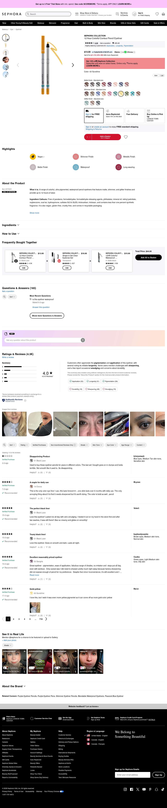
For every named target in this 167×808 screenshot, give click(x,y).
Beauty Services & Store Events (41, 756)
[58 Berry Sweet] (109, 94)
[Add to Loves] (126, 137)
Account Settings (36, 752)
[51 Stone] (92, 84)
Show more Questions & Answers (47, 315)
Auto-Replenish (35, 759)
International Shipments (66, 752)
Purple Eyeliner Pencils (27, 696)
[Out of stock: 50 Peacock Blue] (132, 94)
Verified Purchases (39, 445)
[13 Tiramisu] (86, 84)
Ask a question (105, 43)
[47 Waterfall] (115, 94)
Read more (34, 575)
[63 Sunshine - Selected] (121, 94)
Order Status (34, 745)
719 (41, 619)
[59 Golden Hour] (104, 94)
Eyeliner (19, 29)
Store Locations (64, 767)
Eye (11, 29)
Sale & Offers (159, 23)
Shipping (61, 745)
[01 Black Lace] (98, 84)
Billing (60, 749)
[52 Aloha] (104, 84)
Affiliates (5, 752)
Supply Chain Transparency (12, 749)
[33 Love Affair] (86, 94)
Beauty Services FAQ (65, 759)
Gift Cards (145, 23)
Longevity (119, 45)
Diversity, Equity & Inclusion (12, 767)
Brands (113, 23)
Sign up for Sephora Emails (127, 769)
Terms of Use (18, 791)
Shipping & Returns (94, 129)
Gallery (32, 742)
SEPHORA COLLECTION (95, 36)
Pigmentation (128, 45)
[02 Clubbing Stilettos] (98, 103)
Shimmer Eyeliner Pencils (66, 696)
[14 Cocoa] (138, 94)
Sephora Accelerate (9, 770)
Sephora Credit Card (37, 738)
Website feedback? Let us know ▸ (83, 706)
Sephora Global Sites (9, 763)
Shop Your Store (36, 774)
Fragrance (65, 23)
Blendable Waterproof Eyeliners (91, 696)
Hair (76, 23)
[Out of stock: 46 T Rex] (127, 94)
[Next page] (46, 619)
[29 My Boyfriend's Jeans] (98, 94)
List (162, 75)
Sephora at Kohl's (64, 763)
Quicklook (12, 268)
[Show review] (14, 424)
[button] (121, 52)
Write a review (8, 357)
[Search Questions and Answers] (4, 296)
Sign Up (158, 775)
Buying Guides (63, 756)
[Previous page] (3, 619)
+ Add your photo (9, 640)
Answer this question (41, 307)
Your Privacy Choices (51, 791)
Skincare (52, 23)
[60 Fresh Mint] (86, 103)
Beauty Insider (35, 735)
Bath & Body (88, 23)
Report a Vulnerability (9, 777)
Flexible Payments (64, 770)
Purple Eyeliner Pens (46, 696)
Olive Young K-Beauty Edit (21, 23)
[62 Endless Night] (121, 84)
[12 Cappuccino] (92, 103)
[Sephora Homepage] (11, 14)
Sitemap (39, 791)
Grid (155, 75)
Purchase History (36, 749)
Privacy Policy (7, 791)
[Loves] (157, 14)
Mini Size (101, 23)
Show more (34, 212)
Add (23, 268)
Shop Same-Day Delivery (39, 777)
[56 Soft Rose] (127, 84)
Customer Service (64, 735)
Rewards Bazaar (36, 767)
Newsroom (6, 738)
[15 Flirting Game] (92, 94)
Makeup (40, 23)
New (4, 23)
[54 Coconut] (115, 84)
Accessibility (62, 774)
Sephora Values (7, 745)
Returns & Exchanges (66, 738)
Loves (32, 770)
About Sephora (7, 735)
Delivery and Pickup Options (68, 742)
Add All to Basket (148, 257)
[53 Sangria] (109, 84)
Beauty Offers (35, 763)
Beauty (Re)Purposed (9, 774)
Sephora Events (7, 756)
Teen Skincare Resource (67, 777)
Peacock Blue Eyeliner (114, 696)
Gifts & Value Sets (128, 23)
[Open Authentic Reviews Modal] (25, 400)
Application (111, 45)
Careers (5, 742)
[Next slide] (73, 65)
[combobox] (48, 14)
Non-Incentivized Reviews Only (62, 445)
